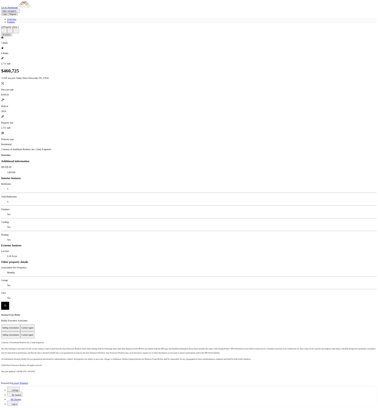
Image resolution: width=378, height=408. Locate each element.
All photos (6, 35)
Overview (11, 19)
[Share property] (16, 30)
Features (11, 22)
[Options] (4, 30)
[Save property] (10, 30)
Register (12, 14)
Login (4, 14)
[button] (189, 27)
